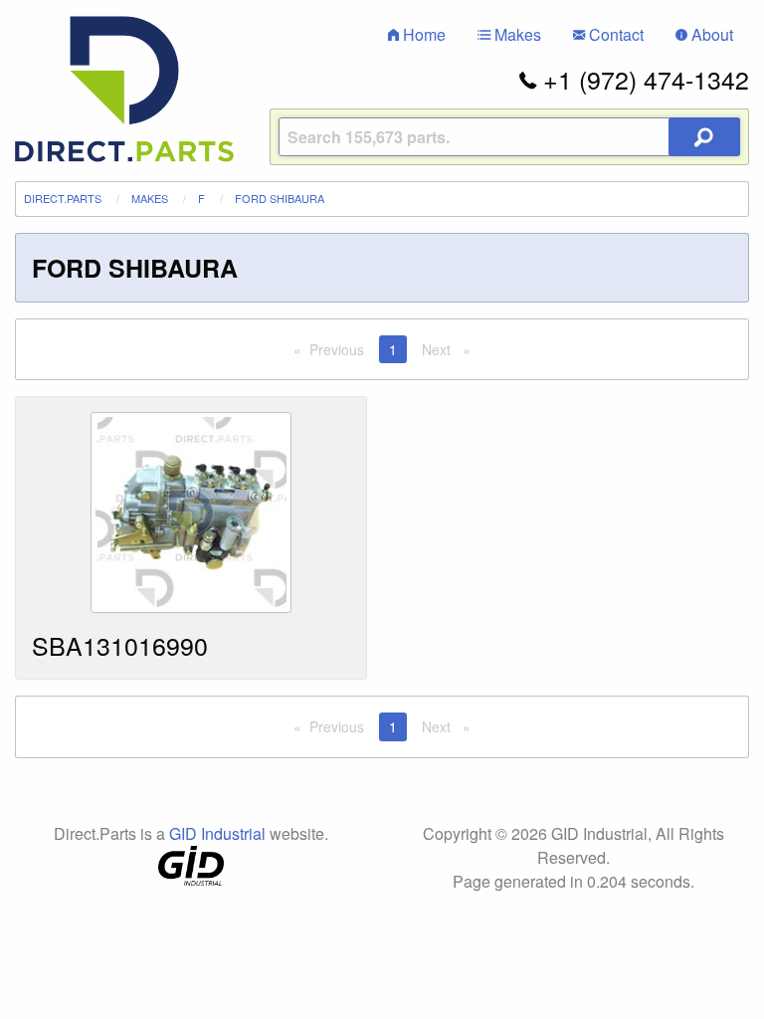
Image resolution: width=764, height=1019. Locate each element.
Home (422, 34)
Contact (614, 34)
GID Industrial (217, 833)
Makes (515, 34)
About (710, 34)
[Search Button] (704, 136)
